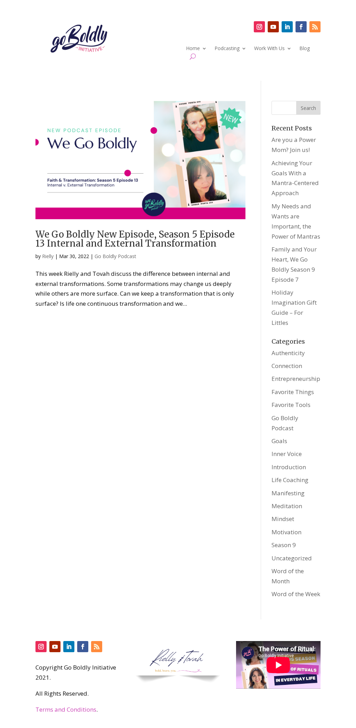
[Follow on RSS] (315, 26)
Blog (304, 48)
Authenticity (288, 353)
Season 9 (284, 545)
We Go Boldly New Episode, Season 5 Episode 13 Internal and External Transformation (135, 239)
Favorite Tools (291, 405)
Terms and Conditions (65, 709)
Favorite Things (293, 392)
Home (193, 48)
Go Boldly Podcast (115, 256)
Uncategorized (292, 558)
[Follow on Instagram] (259, 26)
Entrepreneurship (296, 379)
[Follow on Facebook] (301, 26)
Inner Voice (287, 454)
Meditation (287, 506)
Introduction (289, 467)
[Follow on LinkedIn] (287, 26)
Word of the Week (296, 594)
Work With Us (269, 48)
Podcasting (227, 48)
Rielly (48, 256)
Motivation (286, 532)
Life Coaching (290, 480)
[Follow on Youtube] (273, 26)
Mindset (283, 519)
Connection (287, 366)
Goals (279, 441)
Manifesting (288, 493)
